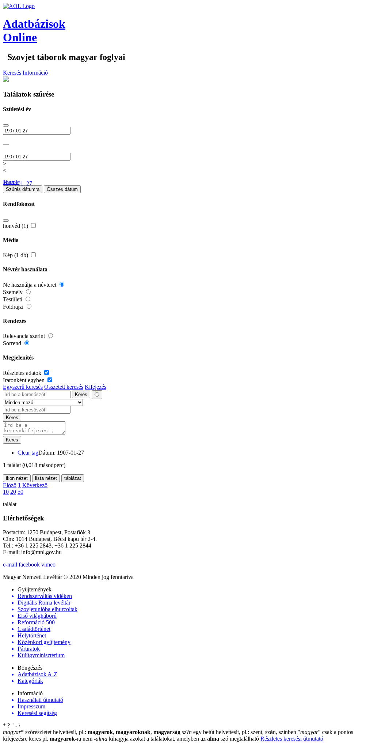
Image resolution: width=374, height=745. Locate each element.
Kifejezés (95, 387)
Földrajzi (14, 307)
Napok (11, 182)
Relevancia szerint (24, 336)
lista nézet (46, 478)
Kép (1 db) (16, 255)
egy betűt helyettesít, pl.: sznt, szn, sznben (240, 732)
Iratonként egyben (24, 380)
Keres (81, 394)
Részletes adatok (23, 373)
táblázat (72, 478)
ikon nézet (17, 478)
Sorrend (13, 343)
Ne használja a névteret (30, 285)
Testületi (13, 299)
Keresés (12, 72)
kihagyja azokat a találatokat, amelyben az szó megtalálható (177, 738)
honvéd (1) (16, 226)
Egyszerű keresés (23, 387)
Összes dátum (62, 189)
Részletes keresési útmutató (291, 738)
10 (6, 492)
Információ (35, 72)
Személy (13, 292)
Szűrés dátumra (22, 189)
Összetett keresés (63, 387)
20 (13, 492)
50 (20, 492)
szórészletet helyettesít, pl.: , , (91, 732)
